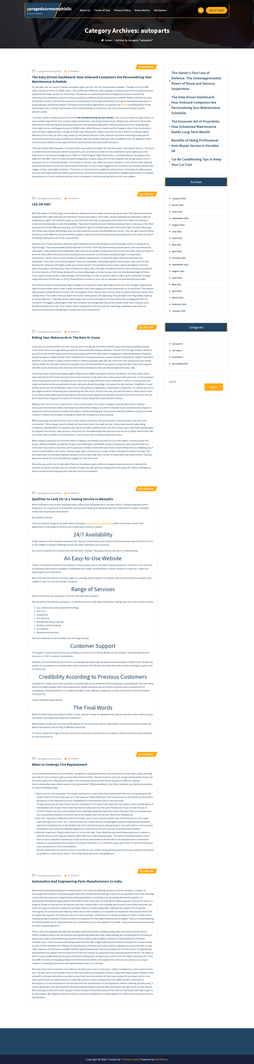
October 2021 (179, 257)
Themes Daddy (130, 1059)
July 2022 (176, 231)
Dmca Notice (142, 10)
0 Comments (73, 71)
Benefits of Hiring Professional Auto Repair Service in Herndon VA (195, 145)
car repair (177, 350)
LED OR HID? (41, 204)
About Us (85, 10)
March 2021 (177, 297)
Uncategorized (179, 363)
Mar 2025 (147, 67)
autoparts (177, 343)
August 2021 (178, 271)
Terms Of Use (102, 10)
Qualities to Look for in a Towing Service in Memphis (72, 499)
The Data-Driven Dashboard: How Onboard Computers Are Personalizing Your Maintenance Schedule (92, 79)
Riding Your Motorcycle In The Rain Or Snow (66, 337)
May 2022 (176, 244)
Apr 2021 (147, 754)
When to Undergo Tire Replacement (59, 764)
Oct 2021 (147, 327)
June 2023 (177, 211)
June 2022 (177, 238)
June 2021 (177, 277)
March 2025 (177, 205)
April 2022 (177, 251)
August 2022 (178, 224)
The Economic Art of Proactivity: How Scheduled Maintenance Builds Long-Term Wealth (195, 126)
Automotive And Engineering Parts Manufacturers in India (77, 881)
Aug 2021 (147, 488)
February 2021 (179, 304)
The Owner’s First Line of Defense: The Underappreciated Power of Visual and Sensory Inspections (196, 81)
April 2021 (177, 290)
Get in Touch (216, 10)
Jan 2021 (148, 871)
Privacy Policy (122, 10)
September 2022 (180, 218)
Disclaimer (160, 10)
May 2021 (176, 284)
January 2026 (179, 198)
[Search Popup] (201, 10)
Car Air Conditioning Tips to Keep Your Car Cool (196, 162)
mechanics (177, 356)
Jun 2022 (148, 194)
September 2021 (180, 264)
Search (172, 381)
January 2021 (179, 310)
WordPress (161, 1059)
